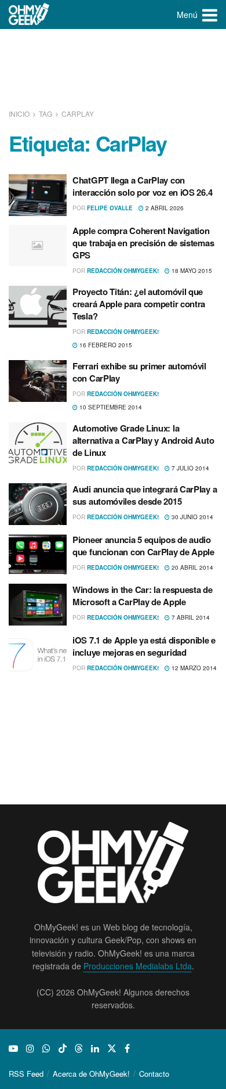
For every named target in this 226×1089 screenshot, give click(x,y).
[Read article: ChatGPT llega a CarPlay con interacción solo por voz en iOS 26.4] (38, 195)
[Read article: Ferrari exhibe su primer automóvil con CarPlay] (38, 381)
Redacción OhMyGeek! (123, 271)
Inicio (20, 113)
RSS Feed (26, 1073)
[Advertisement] (113, 70)
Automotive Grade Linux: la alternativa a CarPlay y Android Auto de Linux (143, 440)
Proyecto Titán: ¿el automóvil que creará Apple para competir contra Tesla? (138, 303)
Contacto (154, 1073)
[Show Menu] (209, 14)
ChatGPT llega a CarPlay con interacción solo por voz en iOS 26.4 (142, 186)
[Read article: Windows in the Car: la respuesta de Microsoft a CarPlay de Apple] (38, 605)
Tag (45, 113)
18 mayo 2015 (191, 271)
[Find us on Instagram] (30, 1048)
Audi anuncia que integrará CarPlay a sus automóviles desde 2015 (144, 495)
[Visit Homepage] (29, 14)
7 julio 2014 (189, 468)
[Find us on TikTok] (63, 1048)
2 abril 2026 (164, 208)
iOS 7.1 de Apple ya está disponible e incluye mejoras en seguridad (144, 646)
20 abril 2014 (191, 567)
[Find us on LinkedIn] (95, 1048)
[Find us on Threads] (79, 1048)
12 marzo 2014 (193, 668)
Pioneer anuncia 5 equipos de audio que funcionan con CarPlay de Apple (143, 545)
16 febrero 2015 (105, 345)
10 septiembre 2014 (110, 407)
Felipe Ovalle (110, 208)
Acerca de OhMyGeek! (91, 1073)
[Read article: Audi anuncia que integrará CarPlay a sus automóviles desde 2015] (38, 504)
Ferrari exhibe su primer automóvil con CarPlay (139, 372)
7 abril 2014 (190, 617)
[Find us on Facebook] (127, 1048)
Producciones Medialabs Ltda (137, 966)
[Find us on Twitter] (111, 1048)
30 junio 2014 (191, 517)
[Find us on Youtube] (13, 1048)
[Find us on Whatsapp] (46, 1048)
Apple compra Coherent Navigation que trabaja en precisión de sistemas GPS (143, 242)
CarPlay (77, 113)
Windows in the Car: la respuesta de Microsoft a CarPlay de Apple (142, 595)
